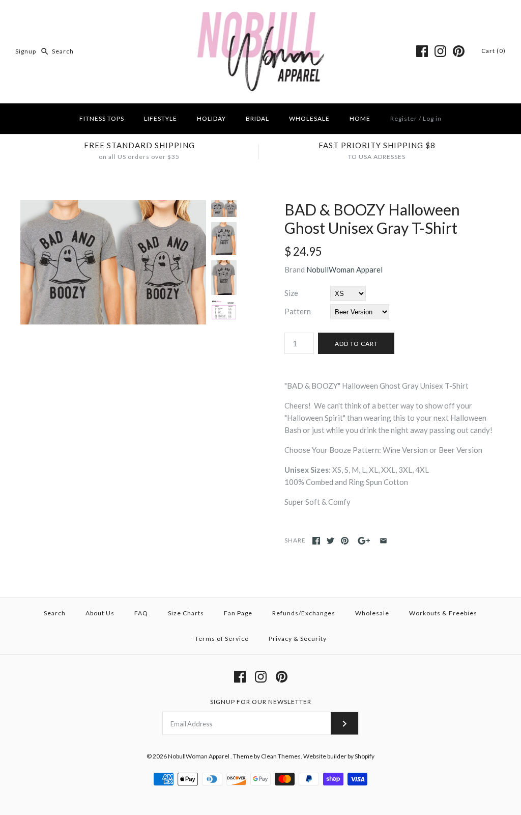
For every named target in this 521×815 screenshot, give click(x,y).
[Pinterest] (459, 51)
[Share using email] (383, 541)
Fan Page (238, 613)
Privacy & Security (298, 638)
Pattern (297, 311)
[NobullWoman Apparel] (260, 16)
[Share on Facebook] (316, 541)
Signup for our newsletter (260, 701)
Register (403, 118)
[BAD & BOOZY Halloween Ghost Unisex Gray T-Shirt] (113, 206)
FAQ (141, 613)
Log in (432, 118)
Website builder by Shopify (338, 756)
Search (55, 613)
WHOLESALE (309, 118)
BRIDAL (257, 118)
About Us (99, 613)
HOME (360, 118)
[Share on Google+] (364, 541)
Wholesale (372, 613)
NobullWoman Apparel (344, 269)
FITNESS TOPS (101, 118)
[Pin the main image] (345, 541)
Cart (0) (493, 51)
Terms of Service (222, 638)
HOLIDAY (211, 118)
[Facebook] (422, 51)
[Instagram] (440, 51)
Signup (25, 51)
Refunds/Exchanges (303, 613)
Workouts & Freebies (443, 613)
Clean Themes (281, 756)
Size (291, 292)
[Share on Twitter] (330, 541)
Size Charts (186, 613)
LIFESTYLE (160, 118)
